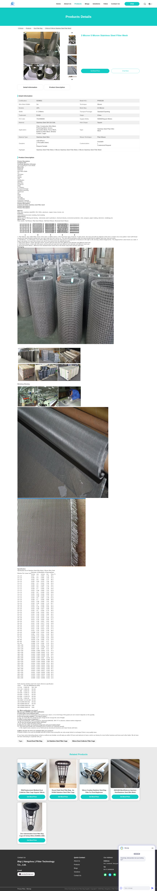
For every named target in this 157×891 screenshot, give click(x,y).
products (78, 4)
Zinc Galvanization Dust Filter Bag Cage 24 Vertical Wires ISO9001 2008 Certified (31, 835)
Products (28, 28)
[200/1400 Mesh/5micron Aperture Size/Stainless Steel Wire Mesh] (125, 773)
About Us (77, 861)
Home (58, 4)
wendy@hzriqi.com (27, 874)
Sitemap (28, 889)
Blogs (76, 868)
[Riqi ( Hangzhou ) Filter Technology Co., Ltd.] (13, 4)
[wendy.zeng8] (110, 875)
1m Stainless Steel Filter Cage (57, 741)
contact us (115, 4)
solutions (96, 4)
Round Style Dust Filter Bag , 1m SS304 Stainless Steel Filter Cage (63, 791)
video (105, 4)
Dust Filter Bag (38, 28)
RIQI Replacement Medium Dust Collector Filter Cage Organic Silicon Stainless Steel (31, 791)
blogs (87, 4)
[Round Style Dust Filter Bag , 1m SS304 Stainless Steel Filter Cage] (63, 773)
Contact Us (77, 875)
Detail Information (30, 87)
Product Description (57, 87)
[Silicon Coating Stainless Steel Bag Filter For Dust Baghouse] (94, 773)
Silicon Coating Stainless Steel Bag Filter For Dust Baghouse (94, 791)
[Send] (152, 888)
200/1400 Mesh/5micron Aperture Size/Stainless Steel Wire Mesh (125, 791)
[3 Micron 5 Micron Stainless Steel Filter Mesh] (41, 56)
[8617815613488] (105, 875)
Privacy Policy (21, 889)
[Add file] (121, 888)
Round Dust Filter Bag (34, 741)
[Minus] (152, 848)
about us (67, 4)
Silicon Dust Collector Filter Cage (83, 741)
